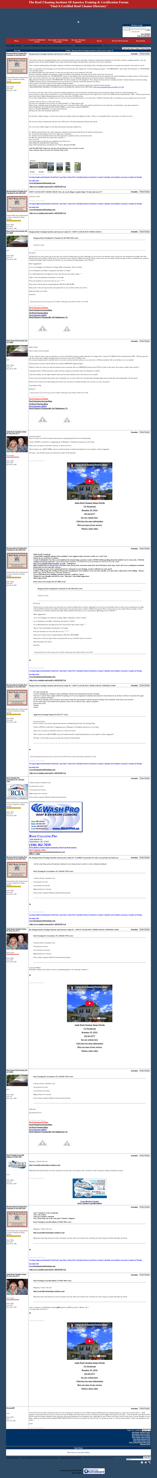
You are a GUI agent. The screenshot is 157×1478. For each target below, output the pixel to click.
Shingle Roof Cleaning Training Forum (88, 45)
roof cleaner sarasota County (141, 1434)
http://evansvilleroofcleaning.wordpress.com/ (44, 1165)
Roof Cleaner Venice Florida (141, 1437)
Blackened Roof (145, 1444)
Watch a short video (89, 529)
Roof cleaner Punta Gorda (141, 1441)
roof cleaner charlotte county (141, 1432)
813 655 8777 (89, 514)
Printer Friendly (145, 48)
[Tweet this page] (142, 1462)
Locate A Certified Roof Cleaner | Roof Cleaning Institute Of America (48, 45)
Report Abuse (77, 1473)
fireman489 (11, 1408)
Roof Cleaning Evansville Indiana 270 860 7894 (15, 1156)
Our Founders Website (14, 45)
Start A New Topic (128, 48)
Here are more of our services (89, 525)
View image (32, 171)
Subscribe (147, 1457)
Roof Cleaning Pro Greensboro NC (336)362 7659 (15, 779)
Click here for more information (89, 521)
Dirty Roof (146, 1442)
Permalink (134, 54)
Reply (137, 48)
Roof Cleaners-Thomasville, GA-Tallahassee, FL (48, 317)
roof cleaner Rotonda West (141, 1439)
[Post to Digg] (145, 1462)
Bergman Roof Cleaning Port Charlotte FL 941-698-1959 (17, 54)
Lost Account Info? (143, 36)
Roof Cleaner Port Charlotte (141, 1435)
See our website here (89, 518)
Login (148, 30)
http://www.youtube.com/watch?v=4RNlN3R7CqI (48, 187)
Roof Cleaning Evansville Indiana (90, 1203)
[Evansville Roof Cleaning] (90, 1197)
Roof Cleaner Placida (136, 1442)
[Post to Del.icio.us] (149, 1462)
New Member (145, 34)
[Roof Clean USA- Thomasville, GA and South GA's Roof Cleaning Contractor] (42, 336)
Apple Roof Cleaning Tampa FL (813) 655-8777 (16, 432)
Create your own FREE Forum (71, 1470)
